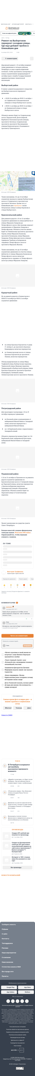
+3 (26, 637)
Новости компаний (10, 881)
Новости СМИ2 (6, 721)
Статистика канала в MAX (11, 972)
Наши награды (17, 1051)
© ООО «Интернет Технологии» (17, 1069)
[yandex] (27, 1007)
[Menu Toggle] (2, 28)
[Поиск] (24, 28)
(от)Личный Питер (18, 24)
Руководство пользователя (17, 1048)
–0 (31, 624)
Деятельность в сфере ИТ (17, 1046)
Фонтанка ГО (29, 24)
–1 (31, 637)
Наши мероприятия (9, 958)
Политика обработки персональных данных (17, 1035)
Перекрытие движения (9, 584)
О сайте (4, 940)
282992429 (9, 613)
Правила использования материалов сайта (17, 1038)
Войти (7, 652)
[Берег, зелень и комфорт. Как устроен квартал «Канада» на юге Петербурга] (13, 735)
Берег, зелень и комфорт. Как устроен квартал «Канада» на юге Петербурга (13, 746)
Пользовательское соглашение (18, 1032)
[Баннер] (24, 33)
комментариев (11, 58)
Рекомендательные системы (17, 1043)
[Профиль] (33, 28)
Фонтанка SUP (5, 24)
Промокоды (17, 835)
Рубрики (5, 935)
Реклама (5, 954)
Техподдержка (7, 949)
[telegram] (13, 1007)
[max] (8, 1007)
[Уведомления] (28, 28)
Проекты (5, 982)
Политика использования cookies (17, 1040)
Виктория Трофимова (15, 577)
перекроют (18, 205)
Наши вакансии (7, 968)
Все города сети (7, 977)
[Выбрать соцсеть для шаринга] (32, 58)
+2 (26, 624)
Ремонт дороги (23, 584)
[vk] (17, 1007)
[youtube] (22, 1007)
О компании (6, 963)
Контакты (5, 944)
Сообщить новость (9, 930)
